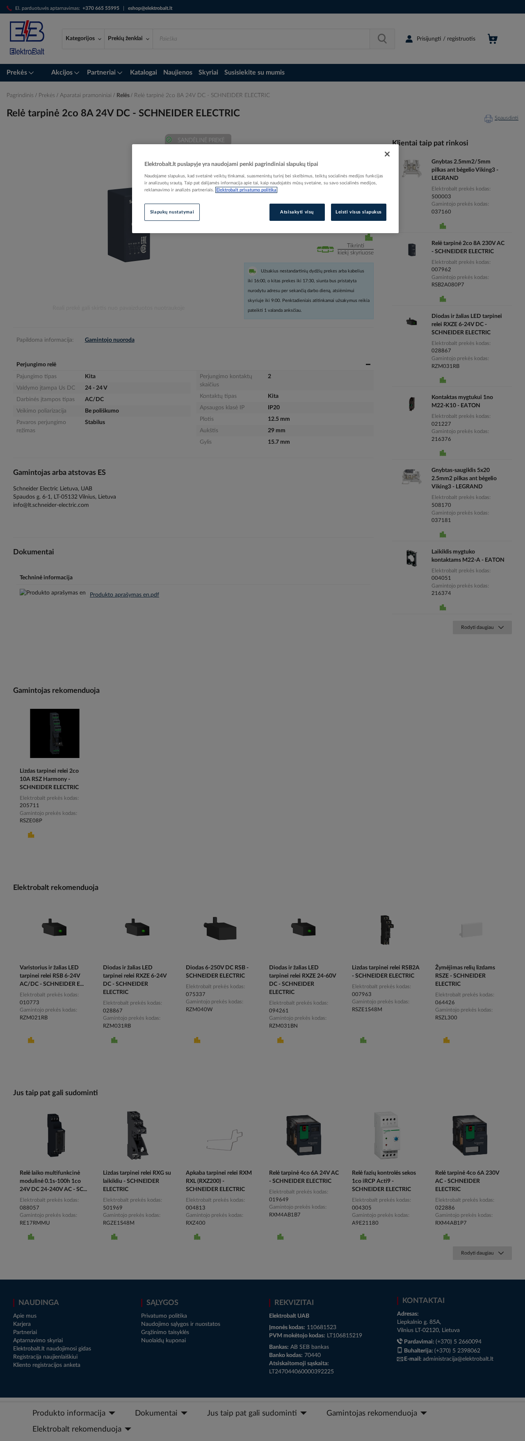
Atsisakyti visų (297, 212)
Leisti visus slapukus (359, 212)
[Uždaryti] (387, 154)
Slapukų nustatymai (172, 212)
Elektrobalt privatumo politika (246, 190)
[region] (265, 189)
